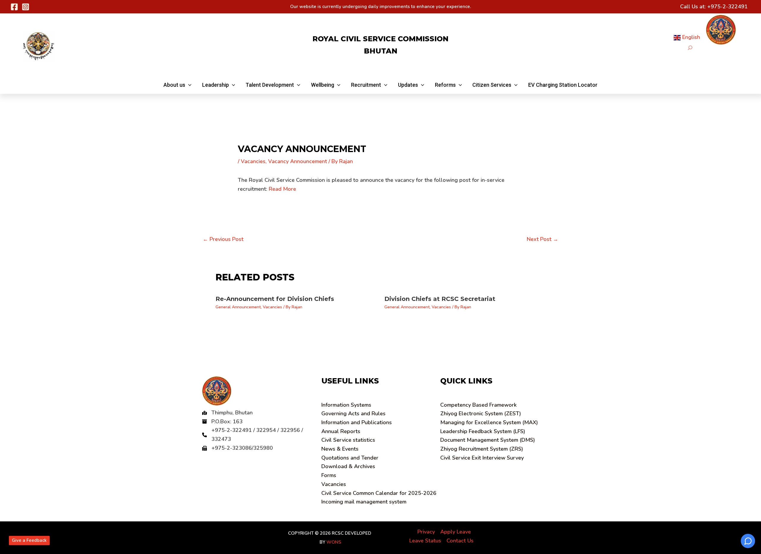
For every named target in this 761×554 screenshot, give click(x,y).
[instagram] (25, 7)
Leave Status (425, 540)
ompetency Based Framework (478, 404)
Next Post (542, 239)
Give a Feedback (29, 540)
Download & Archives (348, 466)
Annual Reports (340, 431)
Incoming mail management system (363, 501)
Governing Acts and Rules (353, 413)
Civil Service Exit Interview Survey (482, 457)
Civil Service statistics (348, 439)
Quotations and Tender (349, 457)
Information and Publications (356, 422)
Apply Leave (455, 531)
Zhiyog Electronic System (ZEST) (480, 413)
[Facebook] (14, 7)
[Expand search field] (690, 47)
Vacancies (253, 161)
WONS (333, 542)
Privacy (426, 531)
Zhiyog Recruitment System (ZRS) (481, 448)
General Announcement (238, 307)
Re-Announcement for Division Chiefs (275, 298)
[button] (177, 85)
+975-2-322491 (727, 6)
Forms (328, 475)
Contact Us (460, 540)
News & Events (340, 448)
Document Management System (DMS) (487, 439)
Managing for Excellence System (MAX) (489, 422)
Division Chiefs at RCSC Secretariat (439, 298)
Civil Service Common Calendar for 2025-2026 (378, 493)
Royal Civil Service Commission (380, 38)
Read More (282, 188)
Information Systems (346, 404)
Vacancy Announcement (297, 161)
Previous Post (223, 239)
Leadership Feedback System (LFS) (482, 431)
